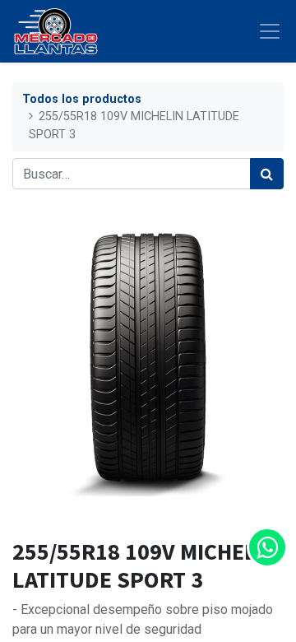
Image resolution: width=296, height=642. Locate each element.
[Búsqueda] (267, 173)
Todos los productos (81, 99)
